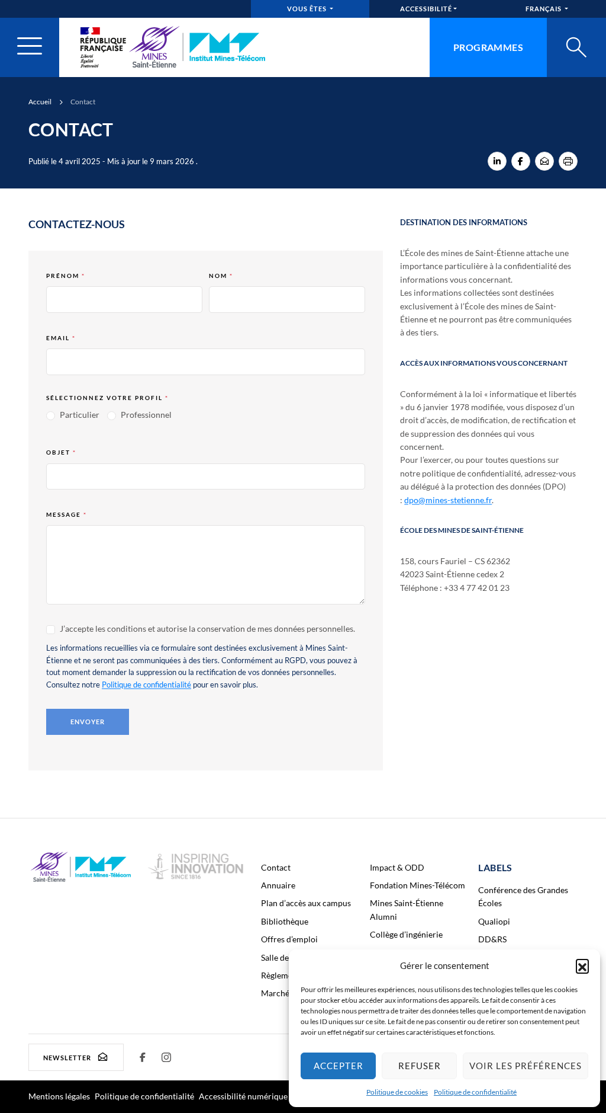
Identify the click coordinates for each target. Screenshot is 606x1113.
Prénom (65, 275)
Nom (221, 275)
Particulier (78, 415)
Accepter (338, 1065)
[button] (582, 965)
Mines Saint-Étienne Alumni (406, 909)
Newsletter (67, 1057)
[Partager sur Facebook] (520, 161)
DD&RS (492, 939)
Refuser (419, 1065)
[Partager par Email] (544, 161)
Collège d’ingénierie (406, 934)
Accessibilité (426, 8)
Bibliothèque (284, 921)
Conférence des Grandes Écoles (523, 896)
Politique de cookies (397, 1092)
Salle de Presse (288, 957)
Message (66, 514)
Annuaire (278, 885)
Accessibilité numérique (243, 1096)
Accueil (39, 101)
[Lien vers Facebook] (142, 1057)
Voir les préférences (525, 1065)
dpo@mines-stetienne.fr (448, 500)
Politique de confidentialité (475, 1092)
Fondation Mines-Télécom (417, 885)
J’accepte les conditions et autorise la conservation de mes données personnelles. (206, 628)
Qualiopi (494, 921)
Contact (276, 867)
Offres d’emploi (289, 939)
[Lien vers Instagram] (166, 1057)
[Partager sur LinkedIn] (497, 161)
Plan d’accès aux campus (306, 903)
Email (61, 337)
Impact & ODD (397, 867)
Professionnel (145, 415)
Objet (61, 452)
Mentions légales (59, 1096)
